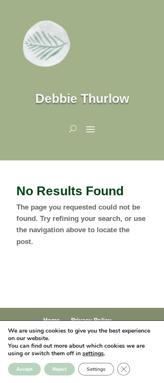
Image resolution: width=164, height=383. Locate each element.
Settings (96, 369)
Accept (24, 369)
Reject (59, 369)
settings (93, 353)
